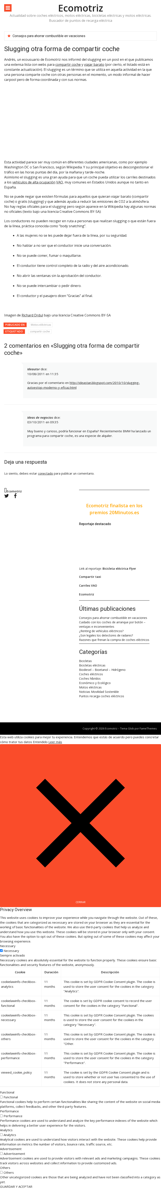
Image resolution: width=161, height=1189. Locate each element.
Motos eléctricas (41, 325)
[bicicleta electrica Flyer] (106, 560)
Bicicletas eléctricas (92, 665)
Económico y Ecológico (95, 683)
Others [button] (5, 1168)
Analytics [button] (6, 1130)
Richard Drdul (32, 315)
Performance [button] (9, 1111)
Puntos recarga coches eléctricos (101, 696)
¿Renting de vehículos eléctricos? (101, 631)
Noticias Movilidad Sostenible (99, 692)
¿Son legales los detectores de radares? (106, 635)
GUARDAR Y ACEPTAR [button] (16, 1186)
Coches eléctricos (91, 674)
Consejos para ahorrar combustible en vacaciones (49, 36)
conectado (45, 473)
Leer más (55, 742)
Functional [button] (7, 1092)
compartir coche (68, 64)
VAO (59, 182)
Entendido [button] (40, 742)
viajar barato (94, 64)
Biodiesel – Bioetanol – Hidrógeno (102, 670)
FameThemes (148, 728)
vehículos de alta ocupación (33, 182)
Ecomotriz (80, 7)
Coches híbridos (90, 678)
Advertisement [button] (11, 1149)
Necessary (11, 951)
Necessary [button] (8, 946)
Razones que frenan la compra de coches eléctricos (114, 640)
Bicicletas (85, 661)
